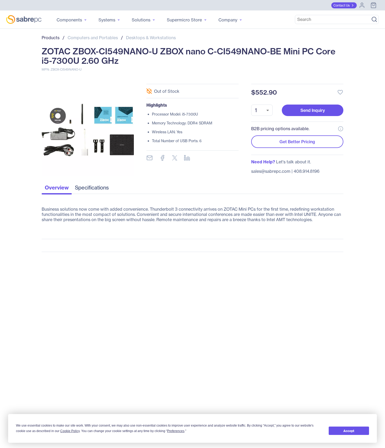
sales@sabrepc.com (270, 171)
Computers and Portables (93, 37)
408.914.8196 (307, 171)
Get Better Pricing (297, 141)
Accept (348, 431)
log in (308, 78)
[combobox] (262, 110)
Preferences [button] (175, 431)
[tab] (57, 189)
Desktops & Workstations (151, 37)
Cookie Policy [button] (70, 431)
